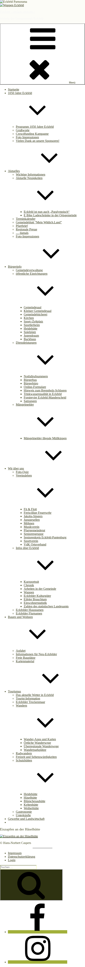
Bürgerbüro (31, 383)
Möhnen (29, 523)
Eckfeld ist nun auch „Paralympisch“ (47, 211)
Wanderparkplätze (35, 749)
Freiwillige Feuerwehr (37, 512)
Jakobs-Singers (33, 516)
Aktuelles (14, 171)
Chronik (29, 585)
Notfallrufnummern (36, 376)
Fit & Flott (30, 509)
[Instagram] (37, 962)
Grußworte (22, 130)
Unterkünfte (23, 815)
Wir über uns (16, 468)
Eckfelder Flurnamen (29, 613)
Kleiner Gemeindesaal (37, 311)
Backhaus (30, 339)
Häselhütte (30, 797)
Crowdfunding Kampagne (32, 133)
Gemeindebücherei (35, 314)
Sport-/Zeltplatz (33, 321)
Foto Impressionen (27, 137)
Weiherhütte (31, 808)
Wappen (29, 592)
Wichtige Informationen (30, 174)
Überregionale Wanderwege (41, 746)
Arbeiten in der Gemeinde (40, 588)
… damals (22, 233)
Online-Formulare (35, 387)
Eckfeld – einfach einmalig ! (17, 12)
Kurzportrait (31, 581)
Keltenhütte (31, 804)
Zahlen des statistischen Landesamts (46, 606)
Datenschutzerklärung (21, 856)
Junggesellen (32, 519)
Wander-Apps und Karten (40, 739)
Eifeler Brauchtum (35, 599)
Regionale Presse (26, 229)
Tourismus (14, 691)
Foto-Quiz (22, 472)
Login (11, 860)
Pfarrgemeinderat (34, 530)
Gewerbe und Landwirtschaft (26, 818)
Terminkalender (25, 218)
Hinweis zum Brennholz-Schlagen (45, 390)
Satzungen (30, 401)
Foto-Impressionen (27, 236)
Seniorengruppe (33, 534)
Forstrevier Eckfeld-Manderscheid (45, 397)
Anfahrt (21, 650)
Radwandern (24, 753)
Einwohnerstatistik (35, 602)
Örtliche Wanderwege (37, 742)
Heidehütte (30, 328)
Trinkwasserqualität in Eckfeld (43, 394)
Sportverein (31, 541)
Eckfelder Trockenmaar (30, 702)
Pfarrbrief (22, 225)
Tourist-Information (28, 698)
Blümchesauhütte (34, 801)
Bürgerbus (30, 380)
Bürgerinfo (15, 266)
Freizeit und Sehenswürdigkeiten (36, 757)
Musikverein (31, 526)
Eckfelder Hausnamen (29, 610)
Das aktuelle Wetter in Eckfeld (35, 695)
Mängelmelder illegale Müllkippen (45, 438)
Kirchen (29, 318)
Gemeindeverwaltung (29, 270)
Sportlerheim (32, 325)
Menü (72, 82)
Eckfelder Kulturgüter (37, 595)
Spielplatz (30, 332)
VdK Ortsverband (35, 544)
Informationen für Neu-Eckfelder (36, 654)
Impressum (15, 853)
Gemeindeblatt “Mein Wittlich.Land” (39, 222)
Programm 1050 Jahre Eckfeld (35, 126)
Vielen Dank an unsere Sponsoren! (37, 140)
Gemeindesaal (32, 307)
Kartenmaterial (25, 661)
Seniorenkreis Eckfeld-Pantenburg (45, 537)
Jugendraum (31, 335)
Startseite (13, 89)
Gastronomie (24, 811)
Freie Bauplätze (25, 657)
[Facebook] (37, 931)
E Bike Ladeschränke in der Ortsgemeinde (50, 215)
